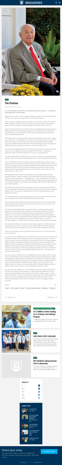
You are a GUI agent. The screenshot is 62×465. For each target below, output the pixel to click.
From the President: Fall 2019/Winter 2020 (34, 432)
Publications (52, 288)
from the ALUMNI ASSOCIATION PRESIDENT (33, 416)
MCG (6, 99)
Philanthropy (45, 288)
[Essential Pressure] (25, 439)
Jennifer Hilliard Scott (9, 107)
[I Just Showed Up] (25, 426)
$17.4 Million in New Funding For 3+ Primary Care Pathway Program (44, 314)
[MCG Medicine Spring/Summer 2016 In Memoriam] (16, 366)
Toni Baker (32, 411)
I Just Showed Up (33, 424)
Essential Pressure (34, 438)
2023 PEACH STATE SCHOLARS (44, 336)
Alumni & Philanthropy (42, 308)
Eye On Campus (15, 288)
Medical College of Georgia (33, 288)
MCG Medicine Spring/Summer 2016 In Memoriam (45, 362)
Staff (30, 435)
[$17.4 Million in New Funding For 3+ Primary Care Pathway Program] (16, 316)
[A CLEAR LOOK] (25, 410)
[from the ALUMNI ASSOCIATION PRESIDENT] (25, 416)
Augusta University (29, 462)
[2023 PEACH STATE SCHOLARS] (16, 341)
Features (22, 288)
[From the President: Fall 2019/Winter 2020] (25, 432)
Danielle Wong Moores (33, 426)
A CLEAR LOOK (32, 409)
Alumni (7, 288)
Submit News (50, 451)
